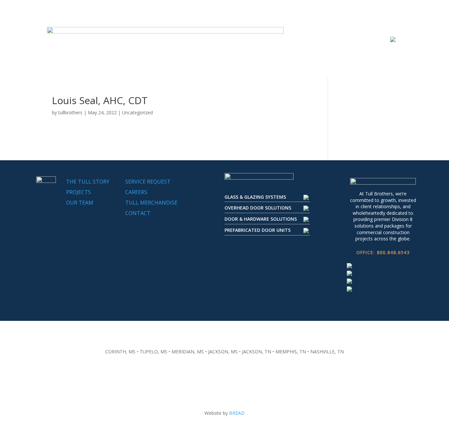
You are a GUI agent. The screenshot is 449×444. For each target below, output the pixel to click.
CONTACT (138, 213)
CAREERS (136, 192)
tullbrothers (70, 112)
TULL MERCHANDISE (151, 202)
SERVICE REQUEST (148, 181)
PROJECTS (78, 192)
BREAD (237, 413)
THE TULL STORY (87, 181)
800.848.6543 (393, 252)
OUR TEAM (79, 202)
